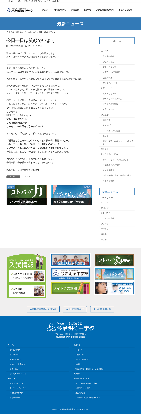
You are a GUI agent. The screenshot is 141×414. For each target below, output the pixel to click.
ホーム (117, 41)
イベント (105, 202)
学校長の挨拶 (108, 56)
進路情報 (105, 149)
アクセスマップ (109, 67)
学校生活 (105, 115)
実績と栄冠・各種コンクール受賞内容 (118, 142)
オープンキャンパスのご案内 (115, 160)
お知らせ (105, 208)
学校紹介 (105, 51)
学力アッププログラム (112, 99)
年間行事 (106, 120)
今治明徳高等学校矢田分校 (43, 309)
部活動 (106, 136)
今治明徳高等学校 (75, 309)
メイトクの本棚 (107, 218)
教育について (106, 88)
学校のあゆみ (108, 62)
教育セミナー (108, 109)
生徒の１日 (79, 355)
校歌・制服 (107, 78)
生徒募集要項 (108, 170)
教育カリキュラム (110, 93)
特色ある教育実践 (110, 104)
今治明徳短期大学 (102, 309)
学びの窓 (105, 224)
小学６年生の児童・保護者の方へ (117, 176)
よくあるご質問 (107, 181)
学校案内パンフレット (112, 83)
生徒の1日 (107, 125)
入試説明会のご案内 (109, 154)
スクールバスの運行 (111, 131)
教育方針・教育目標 (111, 72)
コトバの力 (26, 177)
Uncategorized (107, 197)
